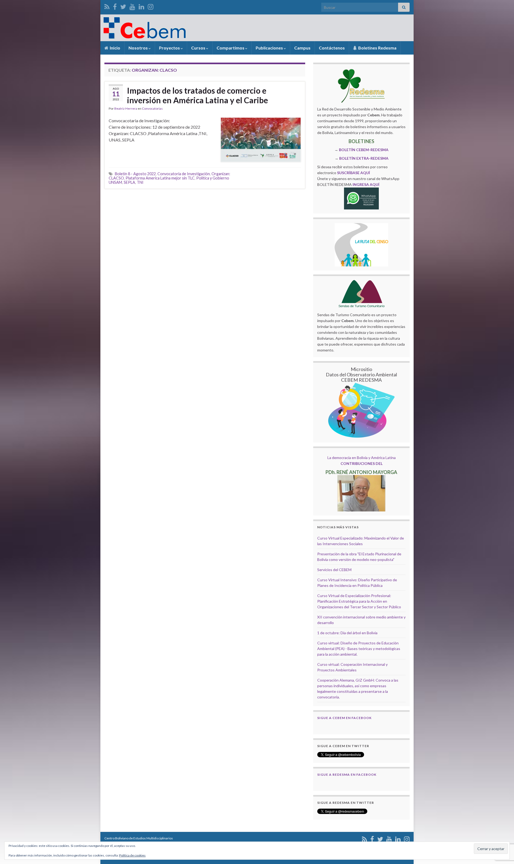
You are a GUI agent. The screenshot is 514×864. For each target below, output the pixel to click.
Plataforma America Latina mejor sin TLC (160, 178)
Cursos (198, 47)
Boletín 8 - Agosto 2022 (135, 173)
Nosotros (138, 47)
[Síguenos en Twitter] (123, 6)
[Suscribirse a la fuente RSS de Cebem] (106, 6)
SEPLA (129, 182)
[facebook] (115, 6)
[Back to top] (502, 832)
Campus (302, 47)
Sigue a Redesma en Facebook (346, 775)
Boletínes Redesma (376, 47)
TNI (140, 182)
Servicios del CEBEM (334, 569)
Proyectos (170, 47)
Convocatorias (152, 108)
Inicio (114, 47)
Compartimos (231, 47)
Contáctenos (332, 47)
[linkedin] (141, 6)
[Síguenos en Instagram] (150, 6)
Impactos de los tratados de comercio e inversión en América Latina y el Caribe (197, 95)
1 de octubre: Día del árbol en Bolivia (347, 632)
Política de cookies (132, 855)
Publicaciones (270, 47)
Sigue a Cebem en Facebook (344, 718)
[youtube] (132, 6)
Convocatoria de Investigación (183, 173)
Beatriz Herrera (125, 108)
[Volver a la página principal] (257, 27)
